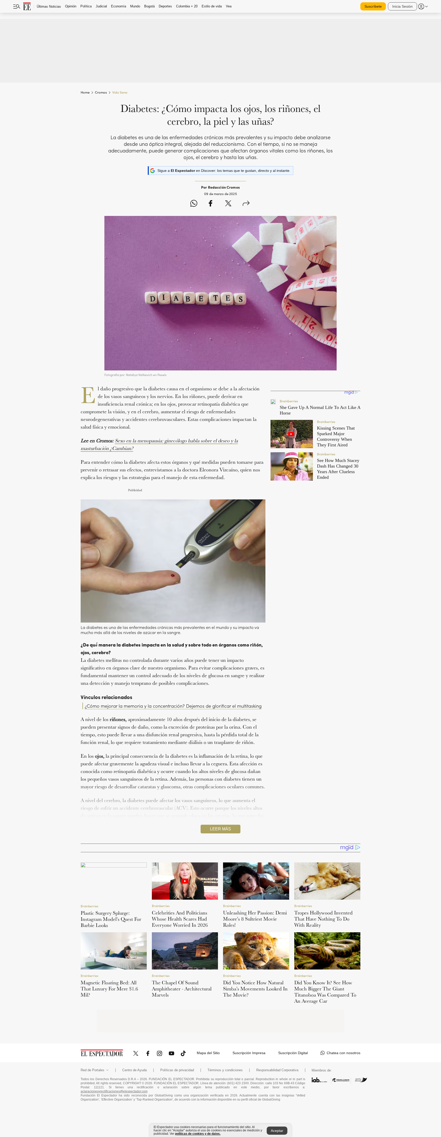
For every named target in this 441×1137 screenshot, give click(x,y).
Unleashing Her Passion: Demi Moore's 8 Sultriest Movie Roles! (255, 918)
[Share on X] (228, 204)
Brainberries (89, 906)
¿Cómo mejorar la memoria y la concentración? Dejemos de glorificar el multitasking (173, 706)
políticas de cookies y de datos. (197, 1133)
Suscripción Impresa (248, 1053)
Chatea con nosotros (343, 1053)
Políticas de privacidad (177, 1070)
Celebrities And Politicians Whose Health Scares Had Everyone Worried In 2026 (180, 918)
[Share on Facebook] (210, 204)
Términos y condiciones (225, 1070)
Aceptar (277, 1131)
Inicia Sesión (402, 6)
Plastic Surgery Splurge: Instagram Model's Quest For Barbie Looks (111, 919)
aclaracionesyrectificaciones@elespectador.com (114, 1091)
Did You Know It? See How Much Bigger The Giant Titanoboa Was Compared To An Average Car (325, 991)
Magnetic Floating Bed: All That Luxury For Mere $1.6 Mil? (109, 988)
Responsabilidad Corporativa (277, 1070)
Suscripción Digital (293, 1053)
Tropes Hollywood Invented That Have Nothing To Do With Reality (323, 918)
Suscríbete (373, 6)
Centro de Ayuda (134, 1070)
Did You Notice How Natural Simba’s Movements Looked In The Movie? (255, 988)
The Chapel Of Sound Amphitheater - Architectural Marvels (182, 988)
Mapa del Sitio (208, 1053)
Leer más (220, 829)
